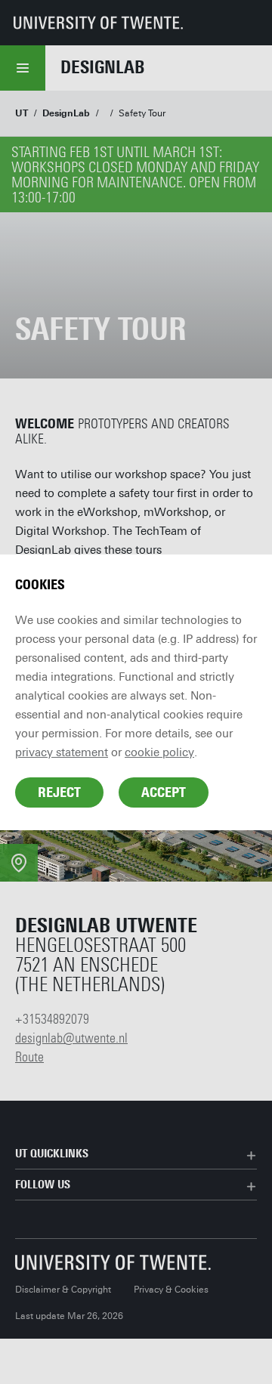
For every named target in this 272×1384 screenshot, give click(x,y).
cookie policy (159, 752)
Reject (59, 792)
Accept (163, 792)
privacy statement (61, 752)
